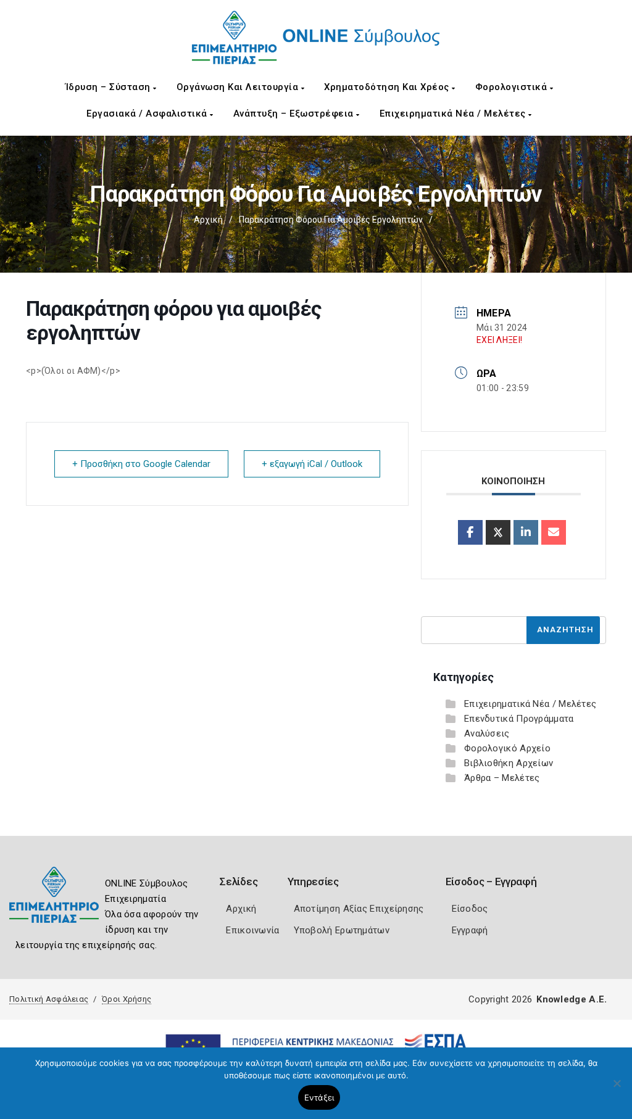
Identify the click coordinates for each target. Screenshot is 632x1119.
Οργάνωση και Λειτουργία (239, 87)
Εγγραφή (470, 930)
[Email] (553, 532)
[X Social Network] (498, 532)
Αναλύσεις (487, 733)
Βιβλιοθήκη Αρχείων (508, 763)
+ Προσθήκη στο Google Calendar (141, 463)
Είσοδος (470, 908)
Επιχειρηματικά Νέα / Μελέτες (454, 113)
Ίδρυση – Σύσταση (109, 87)
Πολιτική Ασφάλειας (48, 999)
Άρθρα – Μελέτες (502, 777)
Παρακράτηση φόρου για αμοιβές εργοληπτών (331, 220)
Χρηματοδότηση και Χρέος (388, 87)
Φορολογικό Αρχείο (507, 748)
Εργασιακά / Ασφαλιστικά (148, 113)
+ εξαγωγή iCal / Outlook (312, 463)
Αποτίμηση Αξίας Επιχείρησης (359, 908)
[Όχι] (616, 1089)
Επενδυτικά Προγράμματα (519, 718)
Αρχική (208, 220)
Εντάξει (319, 1097)
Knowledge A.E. (571, 999)
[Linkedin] (526, 532)
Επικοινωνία (252, 930)
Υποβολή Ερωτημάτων (341, 930)
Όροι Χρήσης (126, 999)
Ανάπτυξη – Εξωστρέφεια (295, 113)
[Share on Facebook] (470, 532)
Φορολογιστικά (512, 87)
